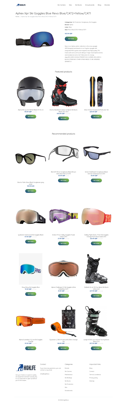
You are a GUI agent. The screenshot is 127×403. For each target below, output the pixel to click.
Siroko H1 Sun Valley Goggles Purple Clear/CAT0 (63, 236)
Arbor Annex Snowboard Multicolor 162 (96, 110)
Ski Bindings (68, 378)
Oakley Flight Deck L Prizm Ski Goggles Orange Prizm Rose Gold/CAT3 (96, 236)
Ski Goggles (93, 22)
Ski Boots (78, 5)
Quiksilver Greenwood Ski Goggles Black (30, 235)
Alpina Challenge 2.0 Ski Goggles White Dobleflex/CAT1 (63, 288)
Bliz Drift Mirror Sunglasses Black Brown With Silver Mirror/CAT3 (63, 173)
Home (17, 16)
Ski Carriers (62, 5)
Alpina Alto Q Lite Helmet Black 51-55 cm (30, 110)
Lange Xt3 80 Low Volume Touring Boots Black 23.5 (96, 340)
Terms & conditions (95, 374)
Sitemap (91, 381)
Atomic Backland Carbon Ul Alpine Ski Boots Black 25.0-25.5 (63, 110)
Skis (70, 5)
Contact (91, 371)
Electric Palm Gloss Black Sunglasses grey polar (30, 183)
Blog (99, 5)
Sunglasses (85, 22)
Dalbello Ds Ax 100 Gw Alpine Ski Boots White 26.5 (96, 288)
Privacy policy (93, 378)
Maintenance (68, 374)
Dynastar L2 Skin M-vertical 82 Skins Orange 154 (63, 340)
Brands (107, 5)
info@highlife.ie (44, 374)
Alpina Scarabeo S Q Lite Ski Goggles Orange (30, 340)
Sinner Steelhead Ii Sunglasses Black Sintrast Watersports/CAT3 (96, 173)
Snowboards (89, 5)
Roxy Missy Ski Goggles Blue (31, 287)
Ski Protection (77, 22)
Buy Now (71, 39)
